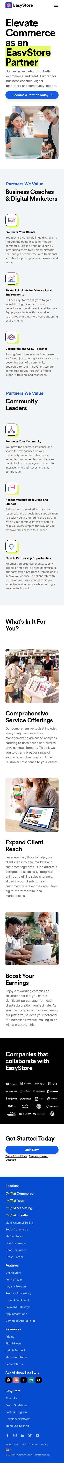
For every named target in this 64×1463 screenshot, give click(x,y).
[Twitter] (30, 1435)
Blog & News (13, 1343)
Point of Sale (13, 1279)
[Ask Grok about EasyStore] (38, 1380)
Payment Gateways (17, 1307)
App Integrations (16, 1314)
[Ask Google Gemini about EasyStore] (23, 1380)
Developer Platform (17, 1419)
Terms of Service (30, 1444)
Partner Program (16, 1412)
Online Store (13, 1272)
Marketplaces (14, 1236)
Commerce (19, 1193)
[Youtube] (37, 1435)
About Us (11, 1398)
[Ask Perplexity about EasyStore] (31, 1380)
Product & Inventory (18, 1293)
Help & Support (15, 1350)
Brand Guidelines (16, 1405)
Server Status (14, 1364)
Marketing (18, 1208)
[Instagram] (15, 1435)
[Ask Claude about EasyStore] (16, 1380)
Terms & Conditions (16, 1156)
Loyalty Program (16, 1286)
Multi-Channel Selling (19, 1222)
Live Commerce (15, 1243)
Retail (15, 1200)
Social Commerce (16, 1229)
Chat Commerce (15, 1250)
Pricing (9, 1336)
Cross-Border (14, 1257)
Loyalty (16, 1215)
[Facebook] (7, 1435)
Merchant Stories (16, 1357)
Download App (15, 1320)
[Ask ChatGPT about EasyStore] (8, 1380)
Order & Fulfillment (17, 1300)
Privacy (44, 1444)
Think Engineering (17, 1425)
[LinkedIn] (22, 1435)
